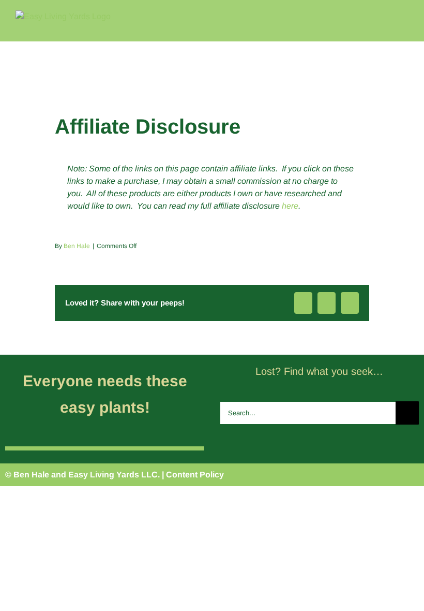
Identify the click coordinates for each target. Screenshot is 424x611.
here (290, 205)
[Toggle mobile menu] (404, 15)
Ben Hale (77, 246)
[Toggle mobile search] (386, 15)
